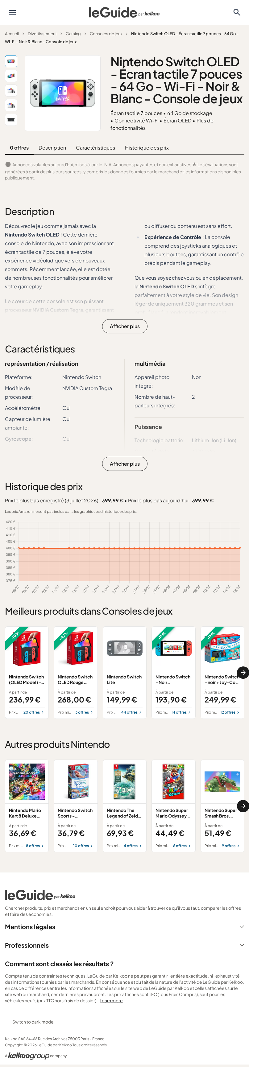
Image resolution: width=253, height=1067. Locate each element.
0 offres (19, 147)
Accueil (12, 33)
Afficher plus (125, 326)
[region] (124, 673)
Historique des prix (147, 147)
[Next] (243, 672)
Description (52, 147)
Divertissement (42, 33)
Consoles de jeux (106, 33)
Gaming (73, 33)
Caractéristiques (95, 147)
